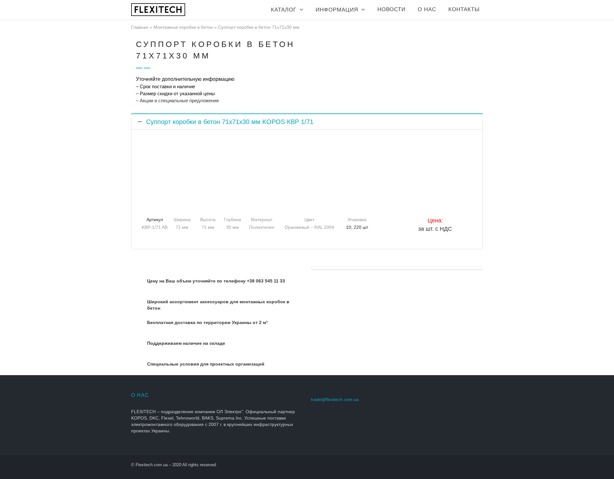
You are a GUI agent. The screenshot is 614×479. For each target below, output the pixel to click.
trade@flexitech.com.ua (335, 399)
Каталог (283, 10)
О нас (427, 9)
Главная (139, 27)
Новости (391, 9)
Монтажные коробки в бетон (183, 27)
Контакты (464, 9)
